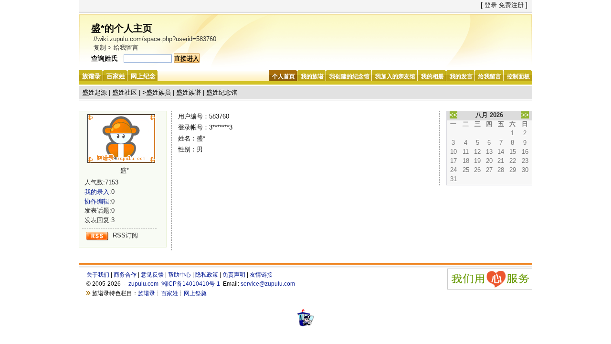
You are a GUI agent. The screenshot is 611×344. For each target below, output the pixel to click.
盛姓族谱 (188, 92)
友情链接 (261, 274)
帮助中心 (179, 274)
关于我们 (97, 274)
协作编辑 (96, 201)
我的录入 (96, 191)
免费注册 (511, 5)
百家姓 (169, 293)
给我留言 (126, 47)
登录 (491, 5)
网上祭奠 (195, 293)
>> (525, 114)
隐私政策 (206, 274)
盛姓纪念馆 (221, 92)
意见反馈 (152, 274)
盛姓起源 (94, 92)
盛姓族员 (158, 92)
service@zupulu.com (268, 283)
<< (453, 114)
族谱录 (146, 293)
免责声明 (233, 274)
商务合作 (125, 274)
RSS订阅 (125, 235)
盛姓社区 (124, 92)
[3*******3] (124, 138)
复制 (100, 47)
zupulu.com (143, 283)
